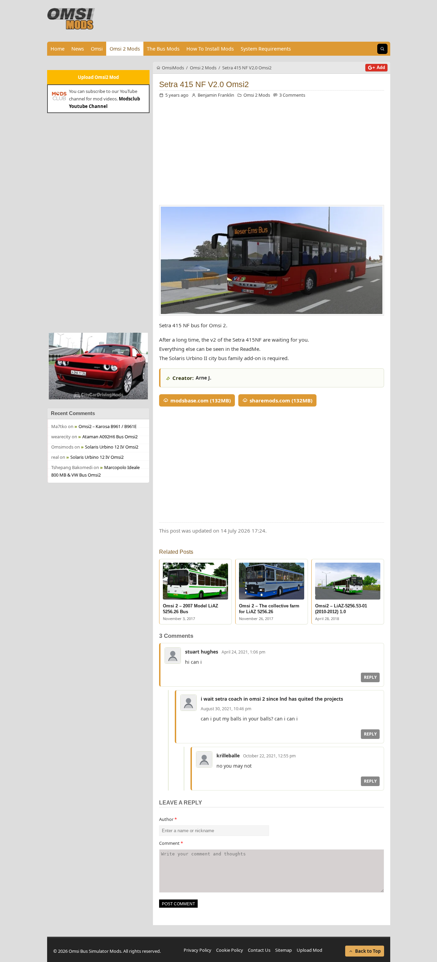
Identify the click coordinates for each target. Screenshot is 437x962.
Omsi (97, 48)
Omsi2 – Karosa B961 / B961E (108, 426)
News (77, 48)
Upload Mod (309, 950)
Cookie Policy (229, 950)
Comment (171, 843)
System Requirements (266, 48)
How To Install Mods (210, 48)
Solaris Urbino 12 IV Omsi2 (111, 447)
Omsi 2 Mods (125, 48)
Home (58, 48)
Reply (370, 677)
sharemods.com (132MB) (281, 400)
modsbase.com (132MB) (200, 400)
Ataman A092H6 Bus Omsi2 (110, 437)
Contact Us (259, 950)
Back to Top (368, 951)
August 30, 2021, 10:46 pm (226, 709)
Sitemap (283, 950)
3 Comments (292, 95)
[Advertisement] (98, 222)
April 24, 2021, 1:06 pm (243, 652)
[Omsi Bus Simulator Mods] (71, 19)
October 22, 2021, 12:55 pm (269, 756)
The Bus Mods (163, 48)
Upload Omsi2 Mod (98, 77)
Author (168, 819)
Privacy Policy (197, 950)
